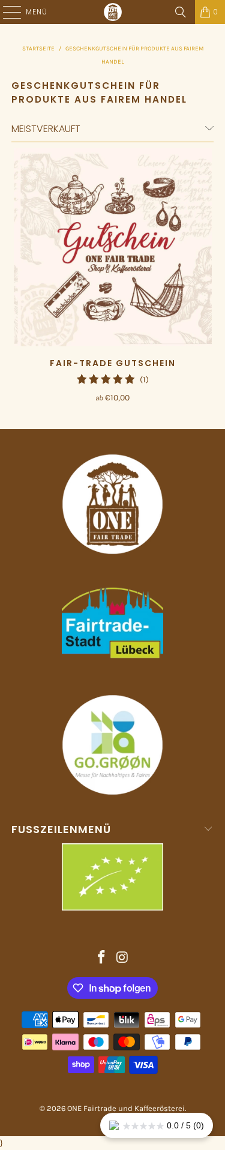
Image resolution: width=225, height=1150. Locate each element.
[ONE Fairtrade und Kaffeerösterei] (112, 12)
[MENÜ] (6, 12)
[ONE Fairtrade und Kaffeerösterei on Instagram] (122, 959)
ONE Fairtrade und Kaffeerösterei (126, 1108)
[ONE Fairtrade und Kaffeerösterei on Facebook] (101, 959)
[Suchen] (180, 12)
